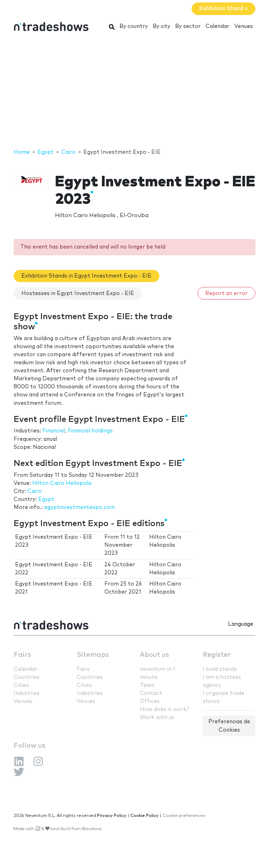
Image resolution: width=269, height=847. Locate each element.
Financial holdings (90, 430)
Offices (150, 701)
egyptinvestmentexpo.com (79, 507)
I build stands (220, 669)
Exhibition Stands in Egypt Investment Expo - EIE (86, 276)
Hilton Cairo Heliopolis (62, 483)
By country (133, 26)
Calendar (217, 26)
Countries (27, 677)
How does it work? (164, 709)
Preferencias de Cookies (229, 725)
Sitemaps (93, 655)
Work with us (157, 717)
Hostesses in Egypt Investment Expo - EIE (77, 293)
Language (240, 624)
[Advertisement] (134, 92)
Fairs (22, 655)
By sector (188, 26)
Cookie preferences (184, 815)
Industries (27, 693)
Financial (53, 430)
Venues (243, 26)
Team (147, 685)
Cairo (34, 491)
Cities (21, 685)
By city (161, 26)
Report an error (226, 293)
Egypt (46, 499)
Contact (151, 693)
